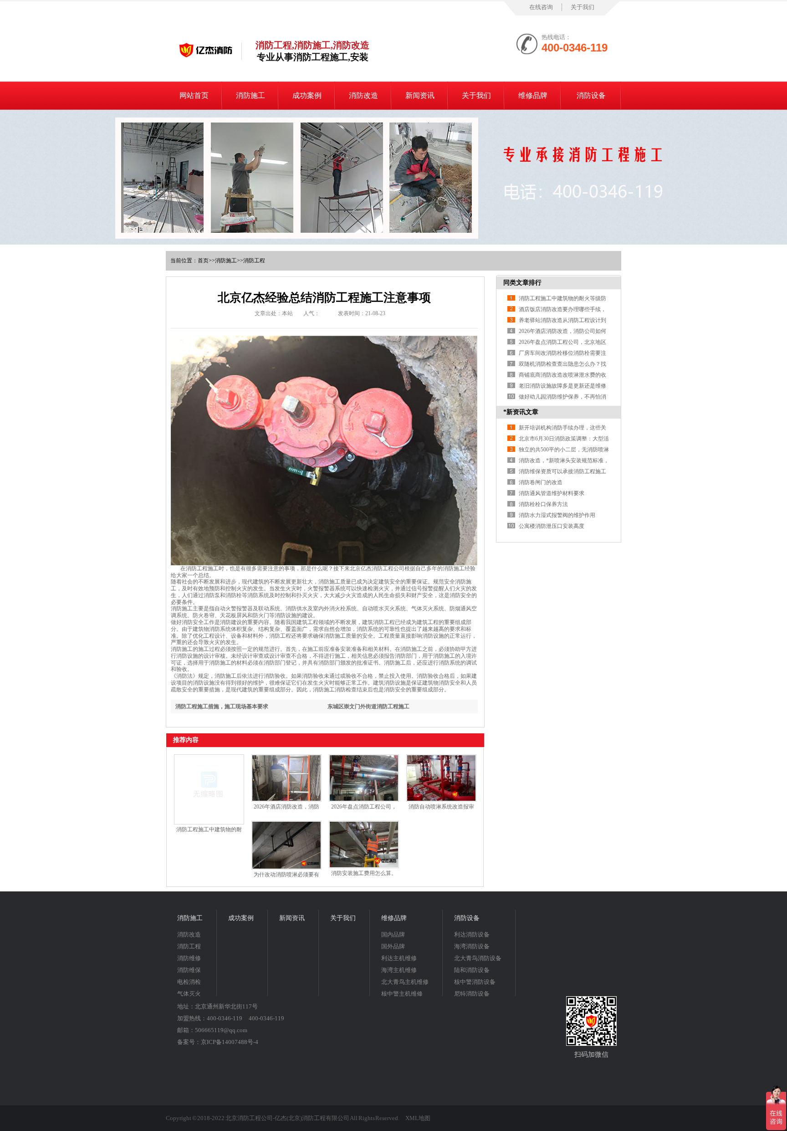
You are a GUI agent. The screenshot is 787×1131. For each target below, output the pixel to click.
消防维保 (189, 970)
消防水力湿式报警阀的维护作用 (557, 515)
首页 (203, 260)
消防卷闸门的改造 (540, 482)
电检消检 (189, 981)
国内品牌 (393, 934)
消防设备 (591, 95)
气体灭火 (189, 993)
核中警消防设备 (475, 981)
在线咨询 (541, 7)
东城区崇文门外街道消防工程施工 (368, 706)
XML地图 (417, 1118)
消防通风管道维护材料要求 (551, 493)
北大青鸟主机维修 (405, 981)
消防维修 (189, 958)
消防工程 (254, 260)
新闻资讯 (419, 95)
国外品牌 (393, 946)
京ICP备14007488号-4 (229, 1042)
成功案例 (307, 95)
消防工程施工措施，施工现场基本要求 (221, 706)
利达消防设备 (472, 934)
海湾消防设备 (472, 946)
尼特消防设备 (472, 993)
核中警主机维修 (402, 993)
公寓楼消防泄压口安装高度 (551, 526)
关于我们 (582, 7)
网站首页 (194, 95)
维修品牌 (532, 95)
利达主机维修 (399, 958)
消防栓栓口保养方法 (543, 504)
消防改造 (363, 95)
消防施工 (250, 95)
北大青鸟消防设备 (477, 958)
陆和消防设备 (472, 970)
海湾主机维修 (399, 970)
